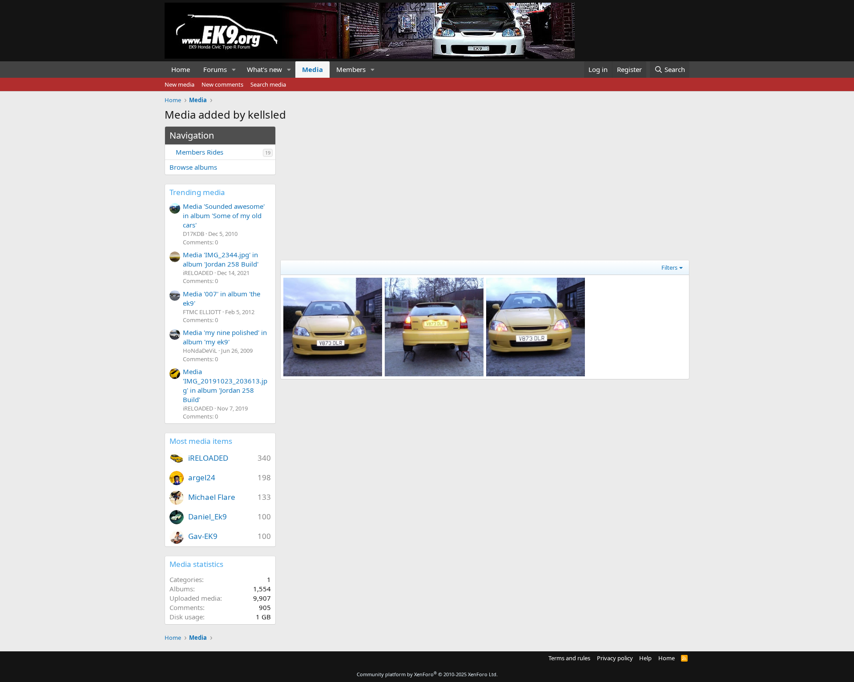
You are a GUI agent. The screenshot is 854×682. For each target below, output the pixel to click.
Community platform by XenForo (427, 674)
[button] (234, 69)
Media (312, 69)
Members (351, 69)
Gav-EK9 (203, 536)
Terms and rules (569, 658)
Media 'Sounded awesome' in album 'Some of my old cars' (224, 215)
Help (645, 658)
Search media (268, 84)
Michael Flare (211, 497)
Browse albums (193, 167)
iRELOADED (208, 458)
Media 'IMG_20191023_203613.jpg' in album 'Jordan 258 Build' (225, 385)
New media (179, 84)
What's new (264, 69)
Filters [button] (669, 267)
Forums (215, 69)
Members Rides (199, 152)
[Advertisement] (484, 188)
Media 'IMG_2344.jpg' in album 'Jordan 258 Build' (220, 259)
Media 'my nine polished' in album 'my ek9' (225, 337)
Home (180, 69)
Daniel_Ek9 (207, 516)
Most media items (200, 441)
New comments (222, 84)
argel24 (201, 477)
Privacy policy (615, 658)
